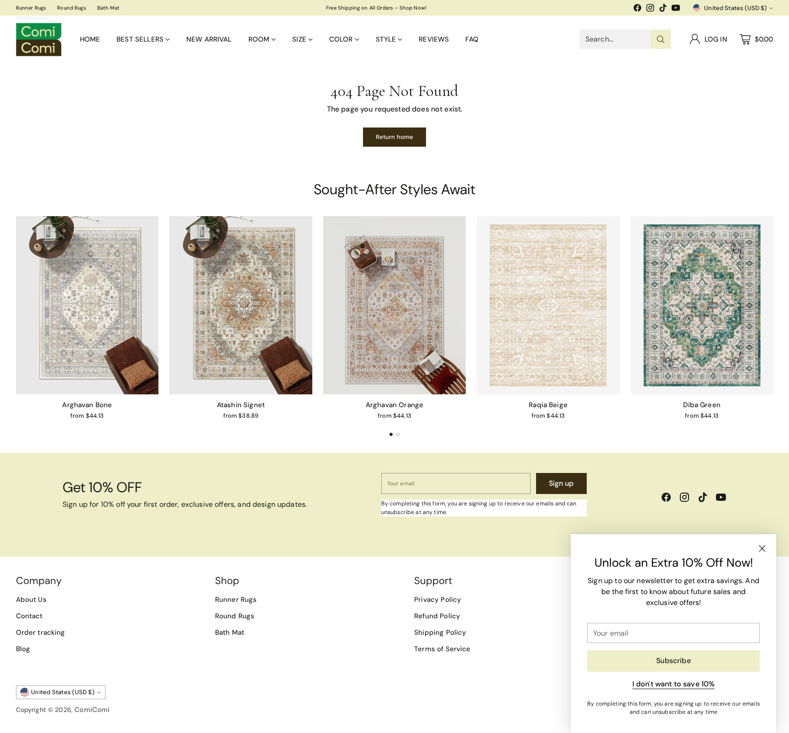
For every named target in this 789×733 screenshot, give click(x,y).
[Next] (770, 318)
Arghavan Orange (394, 404)
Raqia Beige (548, 404)
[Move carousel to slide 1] (391, 434)
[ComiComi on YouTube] (675, 9)
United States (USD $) (735, 8)
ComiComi (92, 709)
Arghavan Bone (87, 404)
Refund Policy (437, 616)
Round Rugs (235, 616)
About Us (31, 599)
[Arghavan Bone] (87, 305)
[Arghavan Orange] (394, 305)
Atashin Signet (241, 404)
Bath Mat (229, 632)
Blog (23, 648)
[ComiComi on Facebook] (637, 9)
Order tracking (40, 632)
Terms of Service (442, 648)
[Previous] (19, 318)
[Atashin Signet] (240, 305)
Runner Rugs (236, 599)
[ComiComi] (39, 39)
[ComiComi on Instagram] (650, 9)
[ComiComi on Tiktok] (663, 9)
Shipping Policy (440, 632)
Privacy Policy (437, 599)
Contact (29, 616)
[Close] (762, 548)
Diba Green (702, 404)
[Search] (661, 39)
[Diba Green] (702, 305)
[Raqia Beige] (548, 305)
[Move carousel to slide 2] (398, 434)
